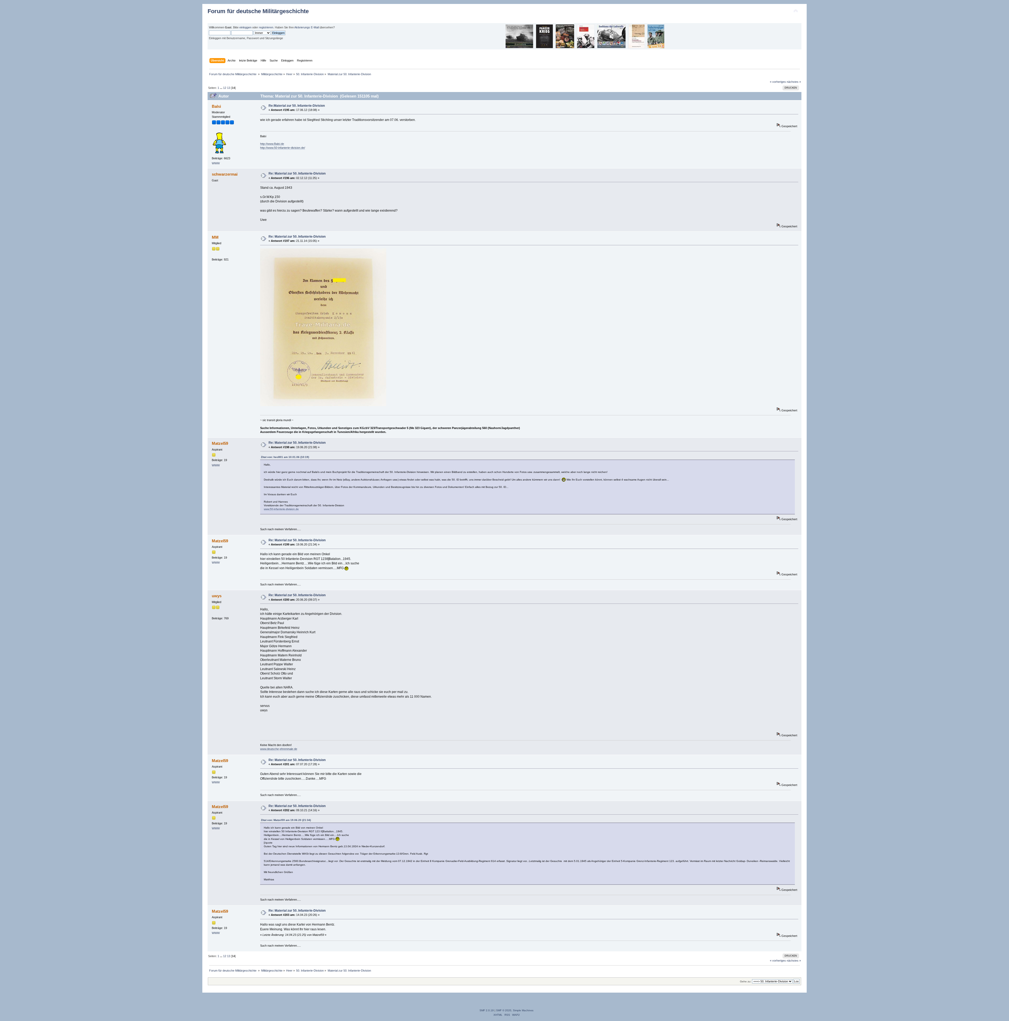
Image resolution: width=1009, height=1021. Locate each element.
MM (215, 237)
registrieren (266, 27)
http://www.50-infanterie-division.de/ (282, 147)
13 (228, 87)
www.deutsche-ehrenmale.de (278, 749)
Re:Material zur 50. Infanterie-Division (297, 106)
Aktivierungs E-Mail (306, 27)
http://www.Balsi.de (272, 143)
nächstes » (794, 81)
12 (224, 87)
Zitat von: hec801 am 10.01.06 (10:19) (285, 457)
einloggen (245, 27)
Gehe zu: (745, 981)
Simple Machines (523, 1010)
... (221, 87)
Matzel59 (220, 443)
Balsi (216, 106)
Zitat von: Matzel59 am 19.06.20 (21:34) (286, 820)
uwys (217, 596)
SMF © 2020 (503, 1010)
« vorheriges (778, 81)
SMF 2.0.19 (487, 1010)
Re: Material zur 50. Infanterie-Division (297, 173)
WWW (216, 163)
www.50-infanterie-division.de (281, 509)
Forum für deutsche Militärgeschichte (258, 11)
